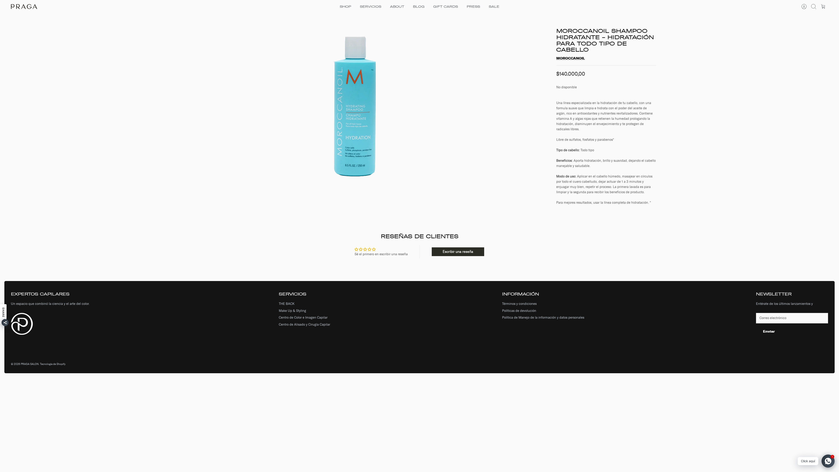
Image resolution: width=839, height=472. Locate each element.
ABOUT (397, 7)
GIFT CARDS (445, 7)
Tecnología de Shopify (53, 364)
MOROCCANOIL (570, 58)
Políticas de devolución (519, 311)
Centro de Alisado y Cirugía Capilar (304, 324)
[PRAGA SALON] (24, 6)
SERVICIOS (370, 7)
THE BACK (287, 304)
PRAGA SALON (30, 364)
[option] (356, 103)
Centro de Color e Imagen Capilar (303, 317)
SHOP (345, 7)
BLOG (419, 7)
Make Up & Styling (292, 311)
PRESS (473, 7)
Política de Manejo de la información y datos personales (543, 317)
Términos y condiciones (519, 304)
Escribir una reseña (458, 252)
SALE (494, 7)
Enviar (769, 331)
